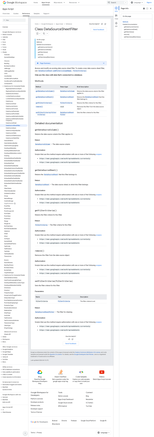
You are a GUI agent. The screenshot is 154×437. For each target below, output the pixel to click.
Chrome (64, 420)
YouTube (89, 406)
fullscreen (147, 8)
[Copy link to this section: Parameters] (46, 291)
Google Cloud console (65, 403)
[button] (13, 34)
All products (58, 2)
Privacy (39, 432)
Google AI (103, 420)
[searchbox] (14, 20)
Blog (87, 396)
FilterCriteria (66, 103)
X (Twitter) (89, 403)
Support (46, 13)
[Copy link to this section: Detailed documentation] (65, 123)
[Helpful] (102, 24)
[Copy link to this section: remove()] (47, 251)
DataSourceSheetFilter (44, 312)
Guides (16, 13)
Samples (37, 13)
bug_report (144, 8)
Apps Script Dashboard (65, 399)
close (150, 8)
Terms (33, 432)
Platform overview (37, 399)
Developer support (37, 409)
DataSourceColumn (67, 91)
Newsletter (89, 399)
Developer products (37, 402)
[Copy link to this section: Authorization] (47, 150)
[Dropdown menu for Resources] (79, 2)
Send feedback (98, 29)
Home (36, 2)
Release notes (35, 405)
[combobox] (117, 2)
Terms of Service (36, 412)
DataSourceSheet (67, 97)
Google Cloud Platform (88, 420)
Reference (26, 13)
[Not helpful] (105, 24)
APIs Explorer (62, 406)
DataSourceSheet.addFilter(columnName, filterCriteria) (62, 71)
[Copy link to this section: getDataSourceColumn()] (61, 130)
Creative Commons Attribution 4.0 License (87, 352)
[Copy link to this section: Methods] (46, 81)
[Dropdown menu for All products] (64, 2)
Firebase (74, 420)
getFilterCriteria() (44, 103)
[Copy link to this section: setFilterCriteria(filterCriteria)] (75, 281)
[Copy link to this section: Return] (42, 140)
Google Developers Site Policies (83, 354)
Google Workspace (47, 24)
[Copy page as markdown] (44, 33)
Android (54, 420)
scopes (99, 154)
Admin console (63, 396)
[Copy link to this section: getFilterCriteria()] (59, 210)
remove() (39, 107)
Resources (73, 2)
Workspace (21, 2)
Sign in (149, 2)
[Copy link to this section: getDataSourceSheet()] (60, 170)
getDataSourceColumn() (45, 91)
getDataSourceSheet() (45, 97)
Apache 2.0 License (56, 354)
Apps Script (46, 2)
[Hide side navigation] (25, 433)
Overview (6, 13)
